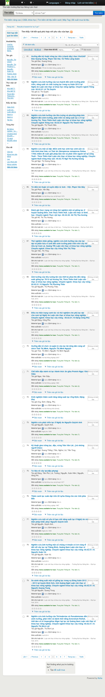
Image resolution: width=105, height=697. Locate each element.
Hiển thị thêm (12, 79)
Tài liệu (9, 120)
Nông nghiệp (12, 164)
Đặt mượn (38, 77)
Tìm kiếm (9, 12)
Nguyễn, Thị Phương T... (11, 65)
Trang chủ (10, 26)
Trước (81, 37)
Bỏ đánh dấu (30, 44)
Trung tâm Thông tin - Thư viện (12, 2)
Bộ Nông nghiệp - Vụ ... (12, 130)
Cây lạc (10, 151)
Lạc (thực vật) (12, 162)
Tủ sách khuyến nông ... (12, 140)
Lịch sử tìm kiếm (85, 2)
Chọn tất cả (28, 49)
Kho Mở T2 (11, 91)
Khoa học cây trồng (12, 155)
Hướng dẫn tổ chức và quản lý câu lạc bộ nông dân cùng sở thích (58, 347)
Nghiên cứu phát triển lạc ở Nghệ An (56, 422)
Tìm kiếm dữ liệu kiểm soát (49, 19)
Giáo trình (10, 107)
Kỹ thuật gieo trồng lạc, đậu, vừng (57, 446)
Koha (100, 678)
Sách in (10, 114)
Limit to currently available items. (10, 47)
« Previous (34, 37)
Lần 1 (25, 37)
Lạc (8, 159)
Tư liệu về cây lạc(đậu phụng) (44, 470)
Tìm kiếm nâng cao (12, 19)
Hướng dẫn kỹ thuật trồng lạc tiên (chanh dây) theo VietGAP (58, 57)
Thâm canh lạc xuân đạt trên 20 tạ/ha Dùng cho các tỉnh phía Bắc (58, 497)
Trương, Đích (12, 74)
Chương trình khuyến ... (12, 134)
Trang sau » (72, 37)
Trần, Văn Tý (11, 76)
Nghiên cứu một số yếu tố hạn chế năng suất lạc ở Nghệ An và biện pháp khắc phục (59, 520)
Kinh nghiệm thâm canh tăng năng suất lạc (57, 398)
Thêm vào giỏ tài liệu (55, 77)
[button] (23, 2)
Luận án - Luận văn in (11, 111)
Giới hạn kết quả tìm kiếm (12, 34)
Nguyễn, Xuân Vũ (10, 70)
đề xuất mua (59, 669)
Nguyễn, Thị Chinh (11, 60)
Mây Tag (66, 19)
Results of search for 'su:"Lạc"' (28, 26)
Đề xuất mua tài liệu (80, 19)
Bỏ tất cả (37, 49)
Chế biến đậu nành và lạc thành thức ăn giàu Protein (59, 372)
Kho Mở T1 (11, 88)
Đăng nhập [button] (70, 2)
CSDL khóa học (29, 19)
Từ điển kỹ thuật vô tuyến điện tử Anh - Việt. (58, 187)
